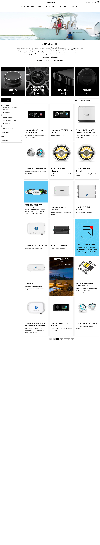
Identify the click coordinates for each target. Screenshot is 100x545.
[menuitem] (87, 2)
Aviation (72, 7)
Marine (66, 7)
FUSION (48, 60)
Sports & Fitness (36, 7)
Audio (8, 9)
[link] (50, 26)
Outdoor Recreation (48, 7)
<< (50, 339)
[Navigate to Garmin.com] (50, 2)
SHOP (13, 93)
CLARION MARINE (58, 60)
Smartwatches (25, 7)
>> (72, 339)
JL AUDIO (39, 60)
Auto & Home (59, 7)
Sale (77, 7)
